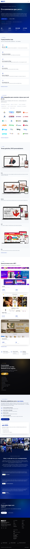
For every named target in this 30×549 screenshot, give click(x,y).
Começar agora (4, 18)
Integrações (15, 526)
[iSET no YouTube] (4, 528)
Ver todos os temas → (4, 252)
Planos (14, 523)
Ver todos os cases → (4, 346)
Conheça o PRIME (11, 18)
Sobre (22, 526)
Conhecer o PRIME (4, 373)
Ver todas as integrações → (5, 137)
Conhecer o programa (5, 419)
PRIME (22, 523)
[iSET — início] (3, 1)
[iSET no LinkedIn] (6, 528)
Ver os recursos (11, 512)
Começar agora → (27, 547)
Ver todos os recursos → (4, 86)
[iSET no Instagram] (1, 528)
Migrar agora (4, 512)
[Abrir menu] (28, 1)
